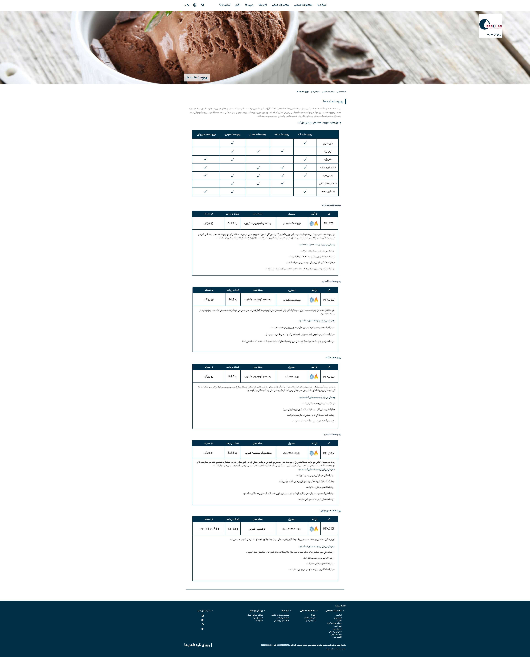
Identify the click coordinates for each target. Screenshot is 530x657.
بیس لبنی (338, 626)
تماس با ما (224, 5)
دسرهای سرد (315, 91)
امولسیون (338, 617)
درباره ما (321, 5)
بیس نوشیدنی (336, 634)
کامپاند (339, 620)
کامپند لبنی (337, 637)
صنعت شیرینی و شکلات (280, 615)
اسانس (339, 615)
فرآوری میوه (337, 628)
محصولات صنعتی (303, 5)
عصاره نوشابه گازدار (334, 623)
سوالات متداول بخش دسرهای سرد (255, 616)
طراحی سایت (340, 648)
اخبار (237, 5)
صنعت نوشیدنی (283, 617)
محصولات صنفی (280, 5)
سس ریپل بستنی (335, 631)
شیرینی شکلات (309, 617)
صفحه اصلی (341, 91)
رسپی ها (249, 5)
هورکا (313, 615)
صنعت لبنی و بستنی (281, 620)
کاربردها (263, 5)
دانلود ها (259, 620)
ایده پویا (329, 648)
